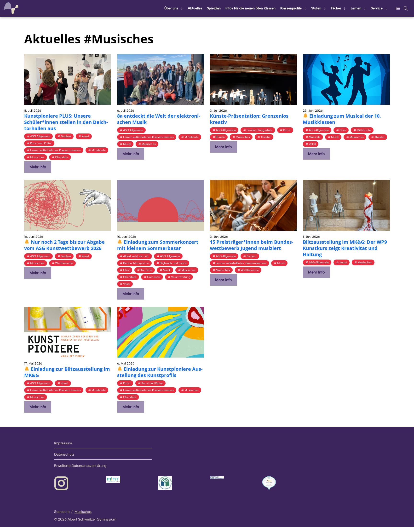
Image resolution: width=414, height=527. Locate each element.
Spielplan (214, 8)
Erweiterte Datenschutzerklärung (80, 465)
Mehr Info (37, 167)
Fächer (336, 8)
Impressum (63, 443)
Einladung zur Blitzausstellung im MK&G (67, 372)
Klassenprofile (291, 8)
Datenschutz (64, 454)
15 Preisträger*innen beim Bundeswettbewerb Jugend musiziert (251, 245)
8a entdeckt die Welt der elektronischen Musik (158, 119)
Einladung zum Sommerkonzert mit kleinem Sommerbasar (158, 245)
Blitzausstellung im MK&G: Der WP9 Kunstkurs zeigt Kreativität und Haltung (345, 248)
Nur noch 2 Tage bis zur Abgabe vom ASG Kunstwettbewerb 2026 (64, 245)
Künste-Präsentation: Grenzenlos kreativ (249, 119)
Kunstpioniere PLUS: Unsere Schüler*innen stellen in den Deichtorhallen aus (66, 122)
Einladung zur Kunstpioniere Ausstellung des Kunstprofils (160, 372)
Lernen (356, 8)
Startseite (61, 512)
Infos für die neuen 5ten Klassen (250, 8)
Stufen (316, 8)
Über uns (171, 8)
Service (377, 8)
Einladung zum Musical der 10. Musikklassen (342, 119)
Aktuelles (195, 8)
